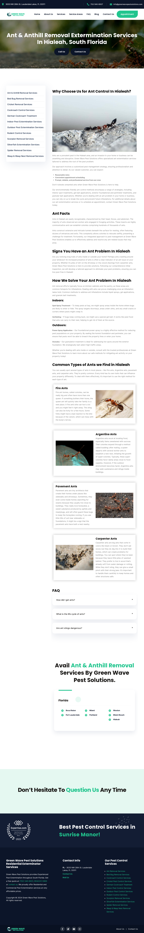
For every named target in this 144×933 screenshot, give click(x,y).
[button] (94, 600)
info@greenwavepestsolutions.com (127, 4)
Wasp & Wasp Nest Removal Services (25, 156)
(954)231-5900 (40, 881)
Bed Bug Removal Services (20, 98)
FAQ (89, 14)
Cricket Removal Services (19, 104)
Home (37, 14)
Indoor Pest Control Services (119, 888)
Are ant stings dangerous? (69, 628)
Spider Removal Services (19, 150)
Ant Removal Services (116, 871)
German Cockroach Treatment (22, 116)
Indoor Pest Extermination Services (24, 121)
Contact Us (108, 14)
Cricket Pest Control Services (119, 881)
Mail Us (66, 877)
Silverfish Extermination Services (23, 144)
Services (61, 14)
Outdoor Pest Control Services (120, 891)
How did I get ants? (65, 600)
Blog (96, 14)
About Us (48, 14)
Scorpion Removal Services (20, 139)
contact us (13, 884)
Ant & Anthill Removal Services (22, 93)
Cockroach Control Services (21, 110)
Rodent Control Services (19, 133)
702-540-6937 (97, 4)
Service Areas (76, 14)
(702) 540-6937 (26, 881)
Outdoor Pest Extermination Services (25, 127)
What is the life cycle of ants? (70, 614)
